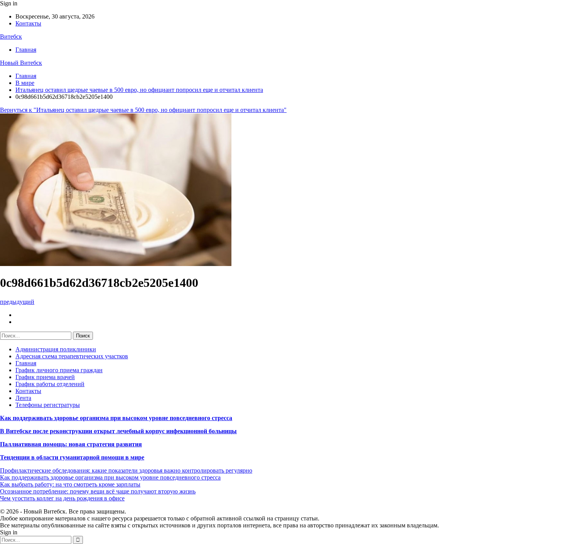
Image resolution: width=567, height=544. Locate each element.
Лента (23, 398)
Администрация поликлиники (55, 349)
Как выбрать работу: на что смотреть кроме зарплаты (70, 484)
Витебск (11, 36)
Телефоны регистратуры (47, 405)
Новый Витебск (21, 62)
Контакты (28, 23)
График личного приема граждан (59, 370)
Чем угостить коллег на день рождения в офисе (62, 498)
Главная (25, 49)
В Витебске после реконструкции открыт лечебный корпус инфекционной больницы (118, 431)
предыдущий (17, 301)
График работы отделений (49, 384)
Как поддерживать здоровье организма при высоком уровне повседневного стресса (116, 418)
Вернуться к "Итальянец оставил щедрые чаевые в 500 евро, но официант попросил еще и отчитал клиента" (143, 110)
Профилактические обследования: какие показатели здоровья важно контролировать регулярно (126, 470)
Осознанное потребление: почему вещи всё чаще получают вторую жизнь (98, 491)
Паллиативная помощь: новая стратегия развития (71, 444)
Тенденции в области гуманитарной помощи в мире (72, 457)
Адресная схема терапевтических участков (71, 356)
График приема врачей (45, 377)
